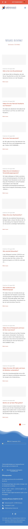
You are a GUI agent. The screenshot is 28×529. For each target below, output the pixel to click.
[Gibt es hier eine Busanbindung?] (14, 60)
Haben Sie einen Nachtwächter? (12, 215)
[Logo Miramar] (9, 6)
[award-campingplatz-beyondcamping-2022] (14, 470)
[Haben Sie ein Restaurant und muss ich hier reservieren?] (14, 317)
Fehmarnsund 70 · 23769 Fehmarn (13, 503)
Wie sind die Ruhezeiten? (10, 251)
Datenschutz (13, 520)
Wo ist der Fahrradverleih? (11, 138)
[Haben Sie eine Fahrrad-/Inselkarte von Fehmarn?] (14, 92)
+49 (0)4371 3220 (9, 505)
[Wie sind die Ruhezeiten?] (14, 240)
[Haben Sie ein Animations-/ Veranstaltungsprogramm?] (14, 160)
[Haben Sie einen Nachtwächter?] (14, 204)
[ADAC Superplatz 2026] (14, 441)
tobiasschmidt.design (18, 522)
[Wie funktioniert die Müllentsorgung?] (14, 276)
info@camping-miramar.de (11, 508)
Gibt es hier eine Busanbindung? (12, 71)
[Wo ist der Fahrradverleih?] (14, 127)
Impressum (7, 520)
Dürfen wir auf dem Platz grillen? (13, 403)
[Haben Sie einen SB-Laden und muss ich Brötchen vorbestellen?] (14, 357)
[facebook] (2, 2)
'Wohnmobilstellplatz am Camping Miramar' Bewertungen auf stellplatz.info (13, 465)
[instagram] (5, 2)
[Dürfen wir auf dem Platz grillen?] (14, 392)
